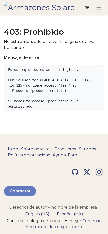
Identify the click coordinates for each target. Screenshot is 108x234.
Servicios (87, 149)
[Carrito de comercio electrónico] (87, 8)
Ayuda (59, 155)
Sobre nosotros (36, 149)
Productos (65, 149)
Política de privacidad (29, 155)
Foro (72, 155)
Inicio (13, 149)
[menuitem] (37, 214)
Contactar (20, 191)
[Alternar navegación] (99, 7)
